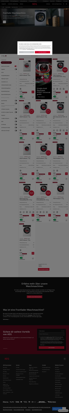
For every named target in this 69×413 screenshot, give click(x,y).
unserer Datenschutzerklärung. (30, 49)
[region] (34, 48)
